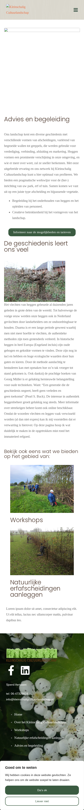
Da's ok (42, 790)
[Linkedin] (25, 670)
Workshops (26, 520)
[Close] (79, 764)
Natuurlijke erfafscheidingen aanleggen (35, 588)
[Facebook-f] (11, 670)
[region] (42, 785)
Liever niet (42, 801)
